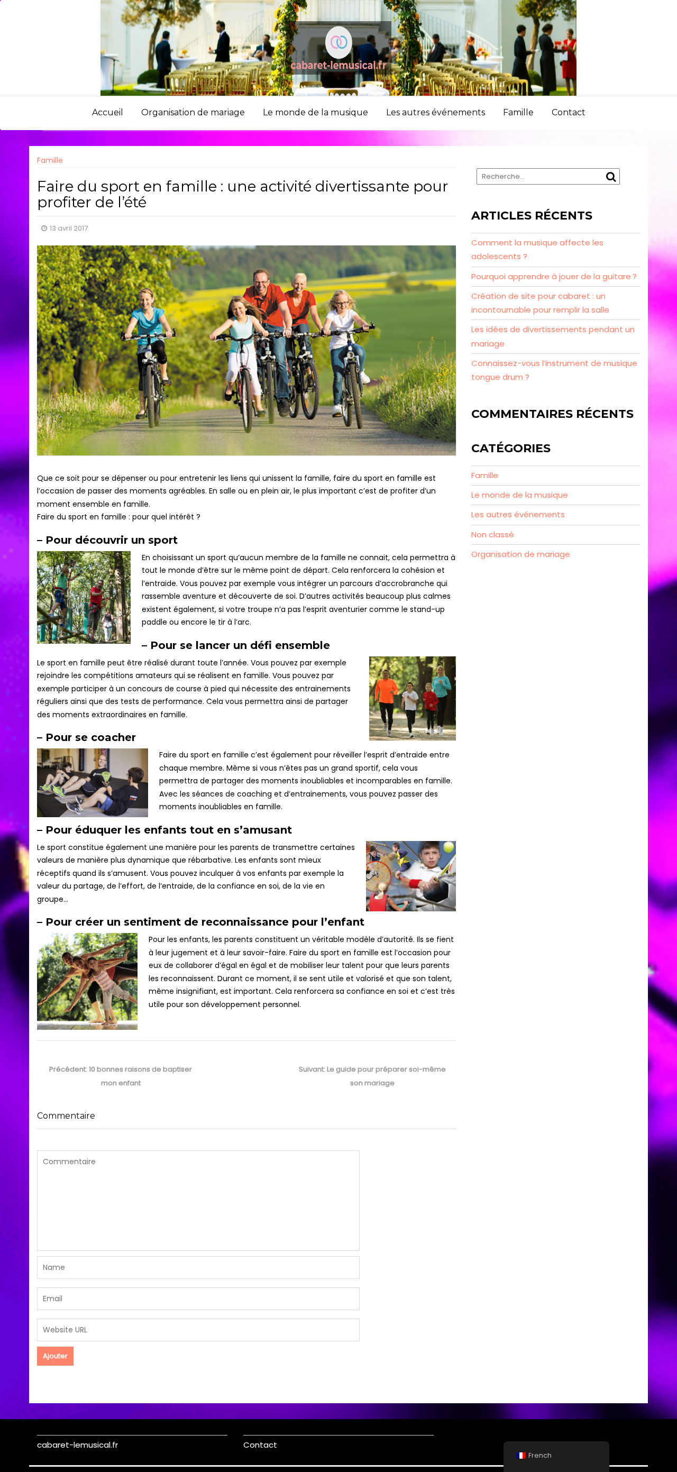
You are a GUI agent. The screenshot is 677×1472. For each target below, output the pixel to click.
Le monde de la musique (315, 112)
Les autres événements (435, 112)
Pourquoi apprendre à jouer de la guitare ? (554, 276)
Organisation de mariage (193, 112)
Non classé (492, 534)
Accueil (107, 112)
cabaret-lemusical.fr (77, 1444)
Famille (518, 112)
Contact (568, 112)
